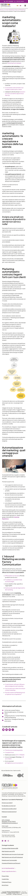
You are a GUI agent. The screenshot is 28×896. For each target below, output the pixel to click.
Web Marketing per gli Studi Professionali (12, 857)
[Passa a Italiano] (17, 6)
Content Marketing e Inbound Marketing (14, 9)
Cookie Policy (5, 879)
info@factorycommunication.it (14, 763)
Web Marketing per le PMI (8, 851)
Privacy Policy (5, 876)
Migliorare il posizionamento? (9, 811)
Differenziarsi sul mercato (12, 575)
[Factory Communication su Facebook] (6, 841)
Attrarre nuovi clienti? (7, 802)
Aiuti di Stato (5, 885)
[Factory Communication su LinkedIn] (3, 841)
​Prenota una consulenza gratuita (14, 750)
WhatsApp (9, 821)
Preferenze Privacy (6, 882)
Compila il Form (9, 752)
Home (1, 9)
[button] (3, 729)
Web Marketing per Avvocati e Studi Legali (12, 854)
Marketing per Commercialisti (9, 860)
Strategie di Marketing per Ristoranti (11, 863)
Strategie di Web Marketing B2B (10, 848)
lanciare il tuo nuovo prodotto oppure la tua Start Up (15, 93)
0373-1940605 (20, 755)
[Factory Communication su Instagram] (9, 841)
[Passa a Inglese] (20, 6)
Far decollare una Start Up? (9, 805)
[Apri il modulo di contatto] (25, 5)
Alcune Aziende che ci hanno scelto (10, 770)
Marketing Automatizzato (14, 63)
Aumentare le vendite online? (9, 808)
